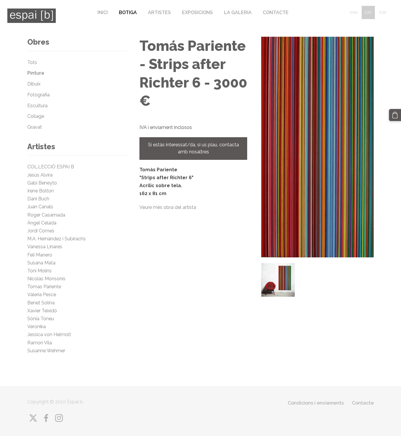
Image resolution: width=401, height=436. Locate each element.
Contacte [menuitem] (276, 12)
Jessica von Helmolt (51, 334)
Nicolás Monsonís (46, 278)
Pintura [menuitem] (35, 73)
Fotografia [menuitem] (38, 95)
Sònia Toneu (41, 318)
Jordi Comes (40, 231)
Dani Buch (38, 199)
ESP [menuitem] (382, 12)
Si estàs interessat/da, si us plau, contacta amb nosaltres (193, 148)
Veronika (36, 326)
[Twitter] (33, 418)
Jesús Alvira (40, 175)
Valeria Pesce (41, 294)
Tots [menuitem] (32, 62)
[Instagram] (59, 418)
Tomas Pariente (44, 286)
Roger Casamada (46, 215)
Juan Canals (40, 206)
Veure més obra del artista (167, 207)
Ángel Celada (41, 223)
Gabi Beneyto (42, 183)
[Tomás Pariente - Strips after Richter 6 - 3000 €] (278, 280)
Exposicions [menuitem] (197, 12)
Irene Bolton (40, 191)
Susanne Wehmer (46, 350)
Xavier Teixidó (43, 310)
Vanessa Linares (44, 246)
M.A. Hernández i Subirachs (56, 239)
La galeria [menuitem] (238, 12)
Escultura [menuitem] (37, 105)
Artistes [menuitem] (159, 12)
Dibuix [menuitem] (34, 84)
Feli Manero (40, 255)
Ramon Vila (39, 343)
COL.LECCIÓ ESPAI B (50, 167)
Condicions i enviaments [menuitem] (316, 403)
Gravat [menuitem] (34, 127)
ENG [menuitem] (354, 12)
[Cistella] (395, 115)
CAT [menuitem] (368, 12)
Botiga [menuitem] (128, 12)
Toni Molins (40, 271)
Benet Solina (41, 303)
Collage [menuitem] (35, 116)
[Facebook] (46, 418)
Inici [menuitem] (102, 12)
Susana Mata (41, 263)
